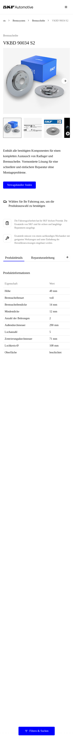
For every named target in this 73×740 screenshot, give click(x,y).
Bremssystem (19, 20)
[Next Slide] (64, 81)
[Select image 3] (53, 128)
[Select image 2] (33, 128)
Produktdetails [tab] (14, 257)
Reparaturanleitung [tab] (43, 257)
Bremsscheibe (38, 20)
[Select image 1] (12, 128)
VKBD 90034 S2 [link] (60, 20)
